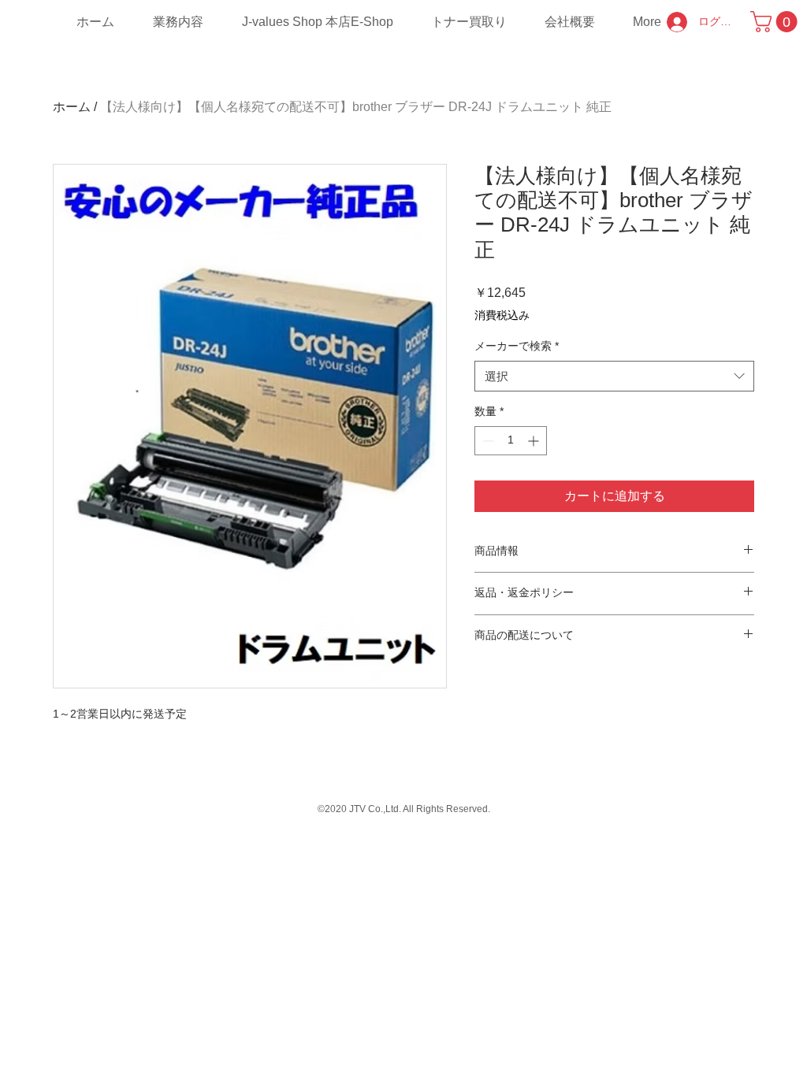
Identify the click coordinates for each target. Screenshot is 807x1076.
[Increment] (535, 441)
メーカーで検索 (516, 345)
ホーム (72, 106)
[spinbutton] (510, 441)
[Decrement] (486, 441)
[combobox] (614, 376)
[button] (776, 21)
